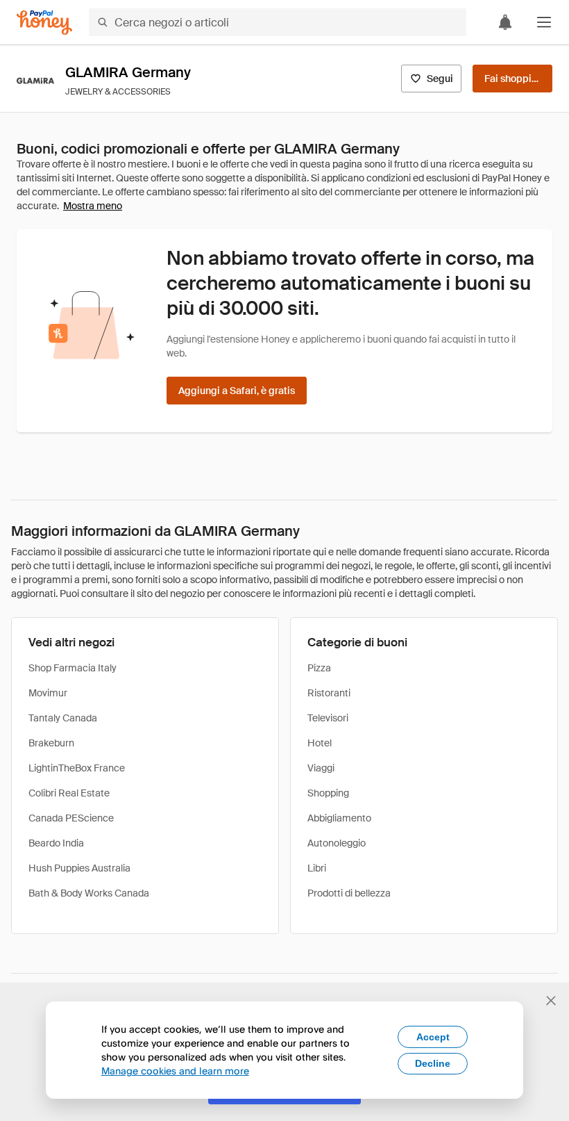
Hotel (319, 743)
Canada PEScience (71, 818)
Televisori (327, 718)
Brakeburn (51, 743)
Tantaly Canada (62, 718)
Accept (433, 1036)
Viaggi (320, 768)
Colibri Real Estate (69, 793)
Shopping (328, 793)
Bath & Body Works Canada (88, 893)
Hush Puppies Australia (79, 868)
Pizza (319, 668)
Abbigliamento (339, 818)
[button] (544, 22)
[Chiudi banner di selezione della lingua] (551, 1000)
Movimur (47, 693)
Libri (316, 868)
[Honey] (44, 22)
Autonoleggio (336, 843)
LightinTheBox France (76, 768)
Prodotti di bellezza (349, 893)
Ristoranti (328, 693)
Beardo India (56, 843)
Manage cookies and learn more (175, 1071)
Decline (432, 1063)
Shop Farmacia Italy (72, 668)
